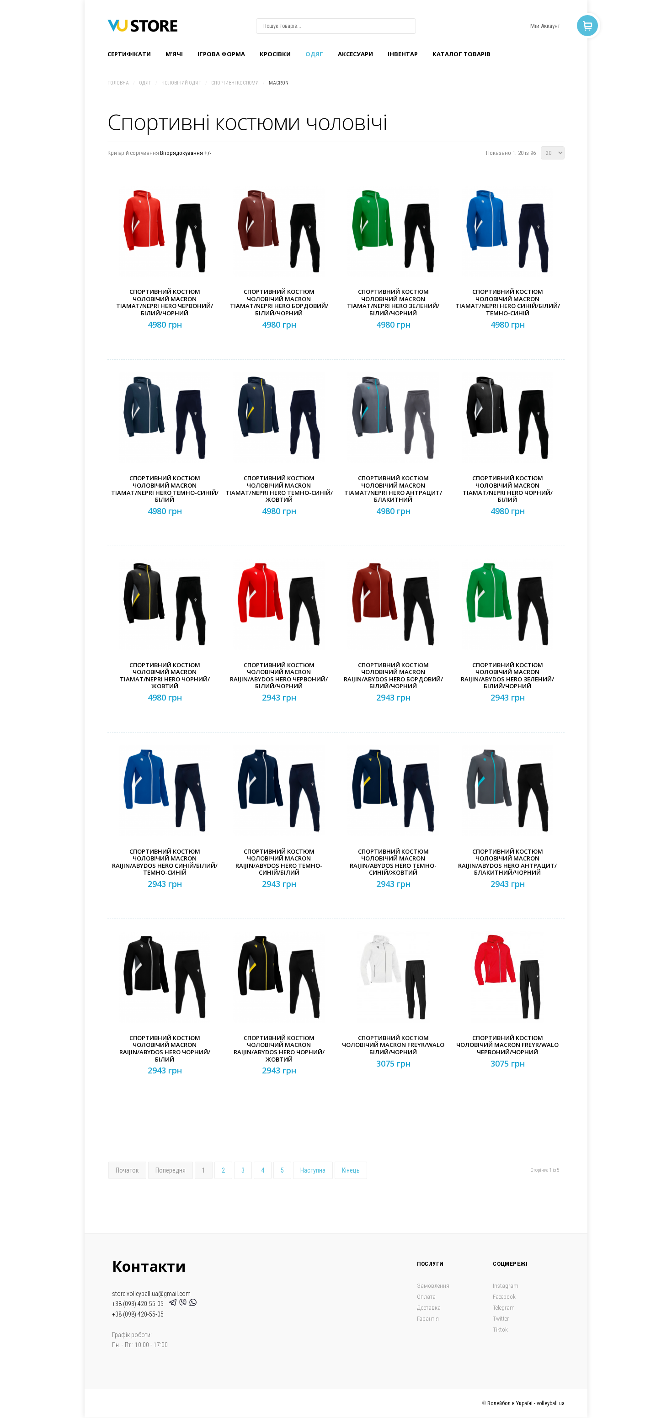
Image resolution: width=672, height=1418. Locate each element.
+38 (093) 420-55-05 (139, 1303)
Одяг (314, 54)
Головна (118, 83)
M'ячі (174, 54)
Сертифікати (129, 54)
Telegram (504, 1307)
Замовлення (433, 1285)
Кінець (351, 1170)
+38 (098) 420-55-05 (138, 1314)
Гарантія (428, 1318)
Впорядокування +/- (185, 152)
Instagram (505, 1285)
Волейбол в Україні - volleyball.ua (526, 1403)
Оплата (426, 1296)
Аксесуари (355, 54)
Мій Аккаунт (545, 25)
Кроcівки (275, 54)
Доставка (429, 1307)
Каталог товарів (461, 54)
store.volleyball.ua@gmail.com (151, 1293)
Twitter (501, 1318)
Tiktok (500, 1329)
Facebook (504, 1296)
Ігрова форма (221, 54)
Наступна (312, 1170)
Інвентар (403, 54)
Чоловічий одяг (181, 83)
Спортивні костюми (235, 83)
